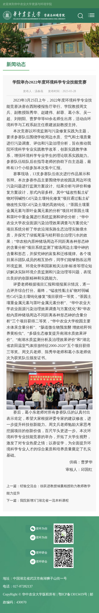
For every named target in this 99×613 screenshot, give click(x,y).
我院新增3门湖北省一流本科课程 (44, 500)
